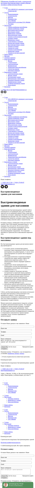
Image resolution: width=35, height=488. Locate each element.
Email (2, 335)
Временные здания (13, 40)
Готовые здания (13, 38)
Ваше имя (4, 328)
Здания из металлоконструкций (17, 37)
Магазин (7, 56)
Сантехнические (13, 64)
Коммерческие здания (14, 82)
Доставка (11, 24)
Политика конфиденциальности (10, 442)
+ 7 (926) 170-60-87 (18, 182)
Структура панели (13, 69)
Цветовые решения (14, 70)
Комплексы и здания (10, 72)
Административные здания (16, 83)
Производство (12, 19)
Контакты (7, 86)
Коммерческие (12, 66)
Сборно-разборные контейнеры (17, 27)
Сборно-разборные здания (16, 28)
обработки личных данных (16, 353)
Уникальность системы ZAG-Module (19, 22)
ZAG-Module (12, 20)
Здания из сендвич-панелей (16, 53)
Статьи (6, 395)
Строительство (12, 16)
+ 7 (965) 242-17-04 (6, 90)
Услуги (6, 12)
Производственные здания (16, 80)
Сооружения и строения (15, 41)
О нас (6, 8)
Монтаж (10, 17)
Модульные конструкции (15, 30)
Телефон (3, 332)
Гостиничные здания (14, 77)
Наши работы (8, 54)
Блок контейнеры (9, 59)
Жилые (10, 61)
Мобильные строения (14, 33)
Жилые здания (12, 75)
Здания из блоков (13, 46)
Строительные (12, 62)
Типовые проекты (9, 57)
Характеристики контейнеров (17, 67)
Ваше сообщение (6, 339)
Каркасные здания (13, 51)
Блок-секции (12, 85)
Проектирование (13, 14)
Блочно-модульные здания (16, 43)
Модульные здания (13, 32)
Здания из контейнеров (15, 49)
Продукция (7, 25)
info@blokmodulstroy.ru (20, 90)
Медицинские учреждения (16, 78)
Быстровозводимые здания (16, 45)
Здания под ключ (13, 48)
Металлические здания (15, 35)
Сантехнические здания (15, 74)
